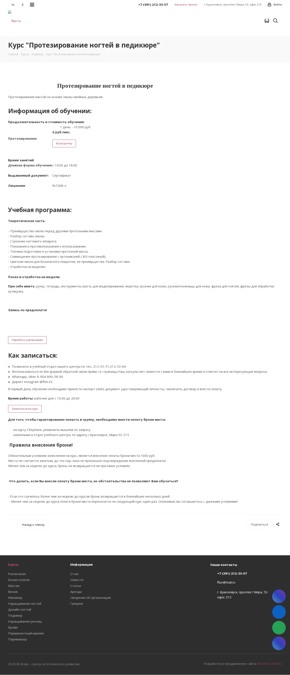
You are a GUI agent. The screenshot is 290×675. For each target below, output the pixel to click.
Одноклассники (22, 5)
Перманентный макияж (26, 633)
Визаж (13, 591)
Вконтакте (13, 5)
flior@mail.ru (226, 582)
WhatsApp (32, 5)
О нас (74, 574)
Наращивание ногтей (24, 603)
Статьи (75, 586)
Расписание (17, 574)
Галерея (76, 603)
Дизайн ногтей (19, 609)
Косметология (19, 580)
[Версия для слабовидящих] (267, 21)
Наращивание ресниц (25, 621)
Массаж (14, 586)
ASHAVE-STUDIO (269, 663)
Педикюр (15, 615)
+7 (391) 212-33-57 (232, 573)
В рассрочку (64, 143)
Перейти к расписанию (27, 340)
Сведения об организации (90, 597)
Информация (81, 564)
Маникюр (15, 597)
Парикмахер (17, 639)
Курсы (13, 564)
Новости (76, 580)
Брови (13, 627)
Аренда (76, 591)
